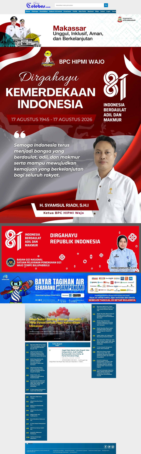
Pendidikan (44, 11)
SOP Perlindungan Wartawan (60, 452)
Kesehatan (67, 11)
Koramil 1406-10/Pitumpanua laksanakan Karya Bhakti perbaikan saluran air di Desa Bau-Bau (59, 323)
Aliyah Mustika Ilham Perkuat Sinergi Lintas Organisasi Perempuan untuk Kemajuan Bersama (38, 354)
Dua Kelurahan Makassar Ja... (37, 419)
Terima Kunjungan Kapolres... (35, 437)
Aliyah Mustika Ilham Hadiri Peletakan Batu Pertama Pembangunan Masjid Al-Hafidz (37, 369)
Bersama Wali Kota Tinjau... (36, 397)
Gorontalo (115, 11)
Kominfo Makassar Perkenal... (36, 433)
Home (28, 11)
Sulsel (102, 11)
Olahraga (35, 11)
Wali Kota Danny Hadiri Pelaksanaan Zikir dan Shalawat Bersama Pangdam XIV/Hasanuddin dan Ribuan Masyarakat (105, 354)
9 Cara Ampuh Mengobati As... (38, 424)
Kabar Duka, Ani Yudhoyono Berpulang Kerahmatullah (37, 376)
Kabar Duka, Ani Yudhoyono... (35, 415)
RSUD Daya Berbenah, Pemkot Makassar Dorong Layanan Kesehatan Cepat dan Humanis (36, 361)
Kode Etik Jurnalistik (58, 450)
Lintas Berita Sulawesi (81, 450)
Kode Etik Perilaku (69, 450)
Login (108, 11)
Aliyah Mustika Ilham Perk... (36, 401)
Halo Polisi (82, 11)
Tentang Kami (73, 452)
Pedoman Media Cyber (95, 450)
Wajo (97, 11)
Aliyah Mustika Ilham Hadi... (36, 410)
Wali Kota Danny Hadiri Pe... (37, 428)
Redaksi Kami (105, 450)
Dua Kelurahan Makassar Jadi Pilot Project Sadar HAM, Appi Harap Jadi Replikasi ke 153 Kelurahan (37, 383)
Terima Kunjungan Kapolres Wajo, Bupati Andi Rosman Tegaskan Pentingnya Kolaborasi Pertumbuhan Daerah (105, 372)
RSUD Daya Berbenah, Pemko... (36, 406)
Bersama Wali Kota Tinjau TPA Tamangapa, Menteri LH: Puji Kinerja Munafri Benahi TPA (38, 346)
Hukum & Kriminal (55, 11)
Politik (75, 11)
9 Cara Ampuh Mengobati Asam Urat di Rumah (38, 390)
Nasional (91, 11)
